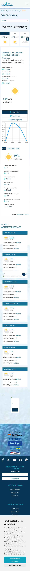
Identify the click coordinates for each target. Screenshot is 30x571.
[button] (27, 39)
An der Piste (15, 512)
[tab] (4, 148)
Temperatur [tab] (15, 112)
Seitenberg (17, 11)
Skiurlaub (15, 496)
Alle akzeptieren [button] (15, 558)
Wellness (15, 515)
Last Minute (15, 509)
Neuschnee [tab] (16, 116)
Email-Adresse (15, 471)
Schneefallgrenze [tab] (16, 120)
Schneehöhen (15, 490)
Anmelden (15, 479)
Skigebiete (9, 11)
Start (2, 11)
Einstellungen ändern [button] (15, 565)
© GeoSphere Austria (22, 214)
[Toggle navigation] (27, 4)
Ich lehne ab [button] (15, 561)
